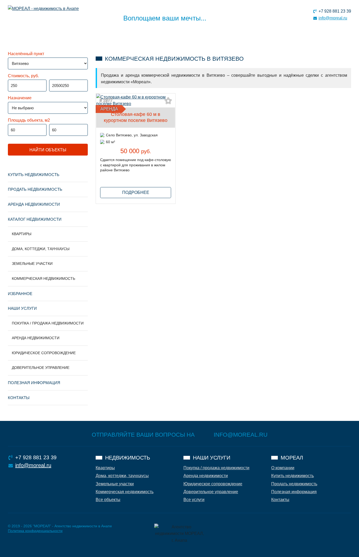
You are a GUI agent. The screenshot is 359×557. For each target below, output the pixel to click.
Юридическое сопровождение (44, 353)
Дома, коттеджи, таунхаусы (40, 249)
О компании (282, 468)
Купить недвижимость (33, 174)
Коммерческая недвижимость (43, 278)
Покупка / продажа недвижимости (48, 323)
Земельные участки (32, 263)
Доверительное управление (40, 367)
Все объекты (108, 499)
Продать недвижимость (35, 189)
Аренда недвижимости (34, 204)
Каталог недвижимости (34, 219)
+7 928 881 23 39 (335, 11)
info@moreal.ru (333, 18)
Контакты (18, 397)
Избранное (20, 293)
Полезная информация (34, 382)
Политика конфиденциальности (35, 531)
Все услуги (193, 499)
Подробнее (135, 192)
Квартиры (21, 234)
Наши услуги (22, 308)
